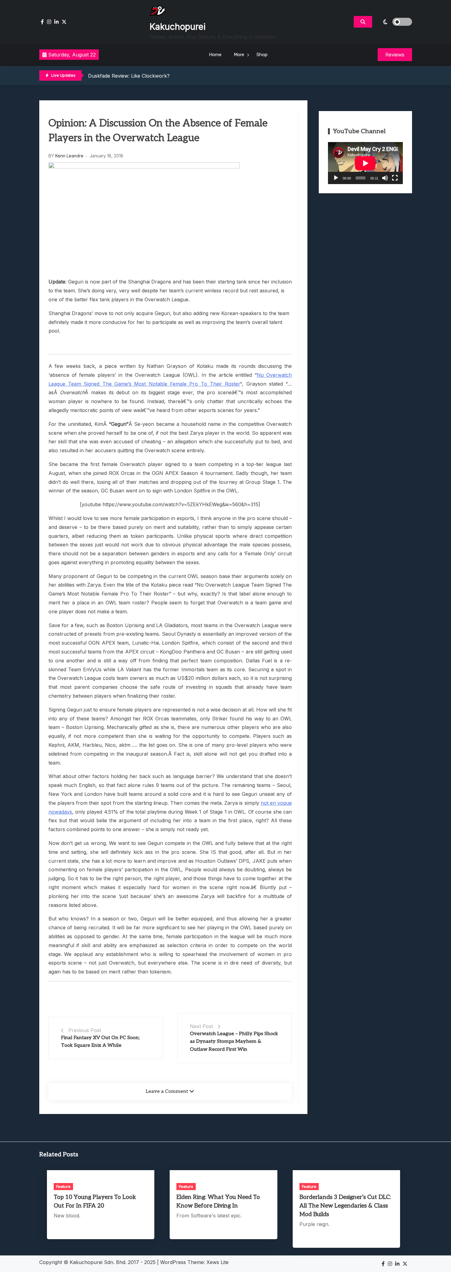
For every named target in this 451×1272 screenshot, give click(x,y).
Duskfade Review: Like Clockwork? (129, 76)
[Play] (336, 178)
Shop (262, 54)
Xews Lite (217, 1262)
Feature (63, 1186)
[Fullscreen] (395, 178)
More (239, 54)
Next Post (201, 1026)
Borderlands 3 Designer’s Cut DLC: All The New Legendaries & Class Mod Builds (345, 1206)
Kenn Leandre (69, 155)
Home (215, 54)
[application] (365, 163)
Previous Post (84, 1030)
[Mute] (385, 178)
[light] (393, 22)
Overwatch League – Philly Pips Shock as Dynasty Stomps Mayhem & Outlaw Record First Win (234, 1041)
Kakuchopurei (178, 26)
